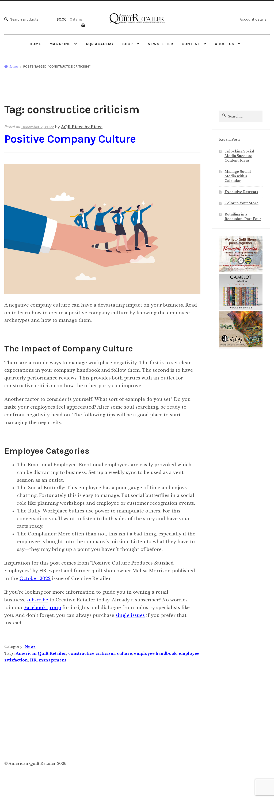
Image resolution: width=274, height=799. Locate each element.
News (30, 646)
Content (191, 44)
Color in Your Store (241, 203)
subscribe (37, 599)
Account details (253, 19)
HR (33, 660)
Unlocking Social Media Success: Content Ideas (239, 155)
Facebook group (42, 607)
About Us (224, 44)
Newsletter (160, 44)
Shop (127, 44)
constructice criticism (91, 653)
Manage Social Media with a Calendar (237, 176)
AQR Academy (100, 44)
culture (124, 653)
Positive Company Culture (70, 139)
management (52, 660)
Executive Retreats (241, 192)
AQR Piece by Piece (81, 126)
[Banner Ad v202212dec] (240, 271)
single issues (130, 615)
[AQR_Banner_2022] (240, 309)
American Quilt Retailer (41, 653)
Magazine (60, 44)
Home (35, 44)
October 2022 (35, 578)
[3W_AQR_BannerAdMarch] (240, 346)
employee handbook (155, 653)
